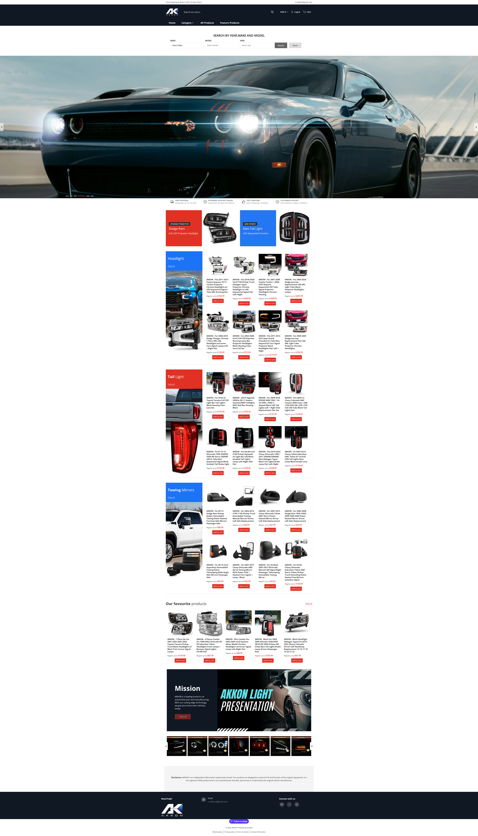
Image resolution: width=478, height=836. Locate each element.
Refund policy (217, 832)
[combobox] (228, 12)
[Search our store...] (272, 12)
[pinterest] (296, 804)
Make (173, 40)
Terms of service (243, 832)
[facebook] (282, 804)
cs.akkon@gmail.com (303, 2)
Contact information (258, 832)
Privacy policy (230, 832)
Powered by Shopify (245, 828)
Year (242, 40)
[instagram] (289, 804)
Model (208, 40)
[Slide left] (1, 127)
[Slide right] (476, 127)
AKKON (234, 828)
